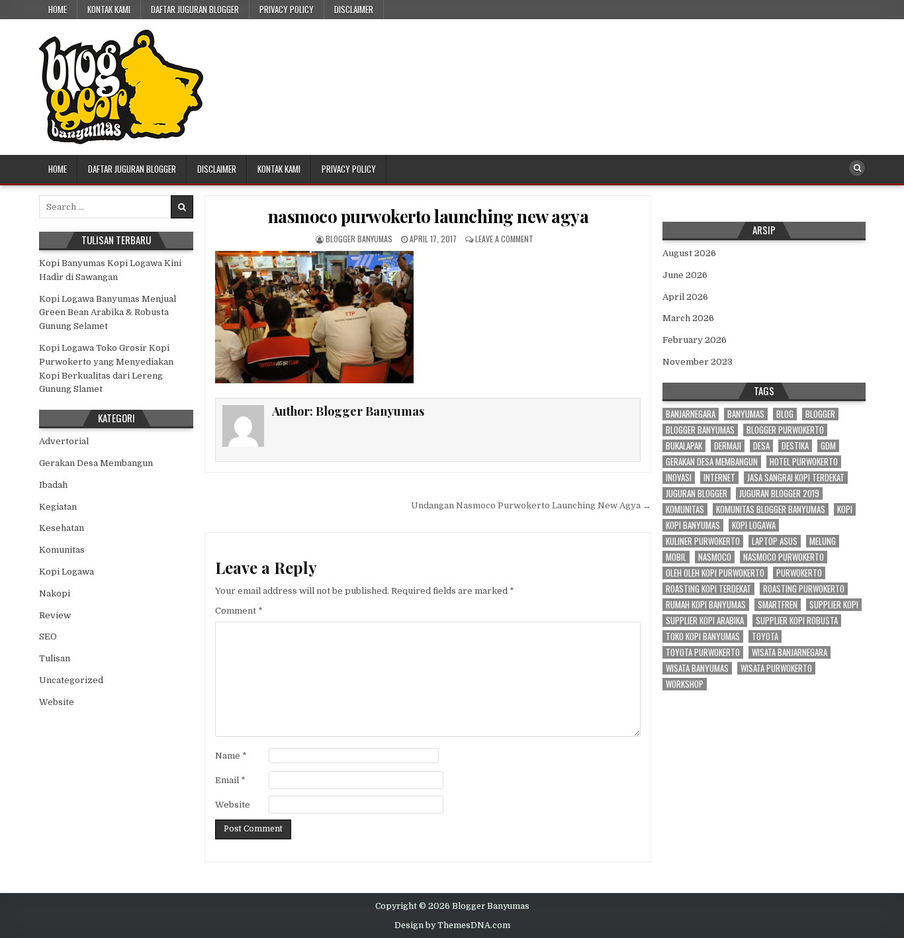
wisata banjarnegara (789, 652)
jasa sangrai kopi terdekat (795, 477)
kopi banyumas (693, 525)
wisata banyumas (697, 668)
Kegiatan (58, 507)
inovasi (679, 477)
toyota (765, 636)
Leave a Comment (504, 238)
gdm (828, 446)
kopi (844, 509)
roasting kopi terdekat (708, 589)
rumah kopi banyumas (706, 604)
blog (784, 414)
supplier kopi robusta (797, 620)
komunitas (685, 509)
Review (55, 615)
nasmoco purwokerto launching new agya (428, 216)
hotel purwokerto (804, 461)
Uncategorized (71, 680)
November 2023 (697, 362)
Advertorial (64, 441)
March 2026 (688, 318)
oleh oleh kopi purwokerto (715, 573)
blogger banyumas (700, 430)
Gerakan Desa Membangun (96, 463)
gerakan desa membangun (712, 461)
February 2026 (694, 340)
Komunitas (62, 550)
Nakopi (54, 593)
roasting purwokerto (803, 589)
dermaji (727, 446)
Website (232, 805)
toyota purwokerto (703, 652)
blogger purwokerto (785, 430)
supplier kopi (833, 604)
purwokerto (799, 573)
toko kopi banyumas (703, 636)
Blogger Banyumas (359, 238)
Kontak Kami (108, 9)
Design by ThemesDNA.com (452, 925)
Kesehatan (61, 528)
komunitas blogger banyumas (770, 509)
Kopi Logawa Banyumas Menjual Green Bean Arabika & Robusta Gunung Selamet (107, 313)
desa (761, 446)
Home (57, 9)
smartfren (777, 604)
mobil (676, 557)
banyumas (745, 414)
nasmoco (714, 557)
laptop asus (774, 541)
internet (719, 477)
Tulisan (54, 658)
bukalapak (684, 446)
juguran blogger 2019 (779, 493)
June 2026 (684, 275)
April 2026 (685, 297)
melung (822, 541)
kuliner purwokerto (703, 541)
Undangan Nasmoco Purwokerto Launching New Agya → (531, 505)
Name (231, 756)
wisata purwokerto (776, 668)
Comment (239, 611)
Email (230, 780)
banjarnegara (690, 414)
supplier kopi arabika (705, 620)
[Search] (857, 168)
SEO (48, 636)
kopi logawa (754, 525)
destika (795, 446)
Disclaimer (353, 9)
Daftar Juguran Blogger (195, 9)
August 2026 (689, 253)
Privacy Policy (286, 9)
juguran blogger (696, 493)
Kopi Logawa (66, 572)
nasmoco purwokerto (783, 557)
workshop (684, 684)
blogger (820, 414)
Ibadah (53, 485)
